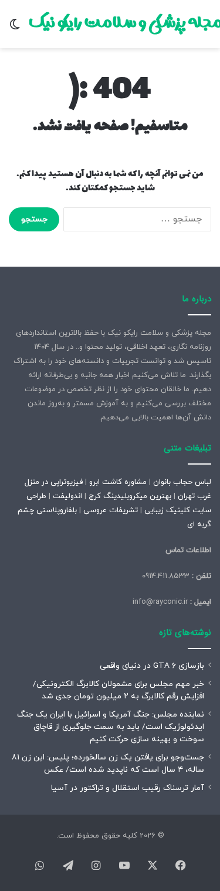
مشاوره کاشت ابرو (118, 482)
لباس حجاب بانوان (182, 482)
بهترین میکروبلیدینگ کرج (130, 496)
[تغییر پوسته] (15, 28)
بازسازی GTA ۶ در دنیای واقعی (152, 665)
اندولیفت (67, 496)
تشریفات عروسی (110, 510)
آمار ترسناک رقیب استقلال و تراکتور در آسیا (127, 788)
